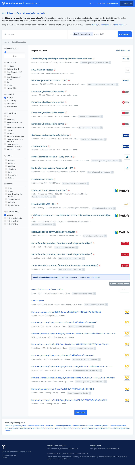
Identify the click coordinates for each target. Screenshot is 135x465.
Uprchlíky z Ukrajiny (14, 149)
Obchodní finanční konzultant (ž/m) (49, 190)
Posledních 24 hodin (14, 218)
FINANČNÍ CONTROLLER (42, 69)
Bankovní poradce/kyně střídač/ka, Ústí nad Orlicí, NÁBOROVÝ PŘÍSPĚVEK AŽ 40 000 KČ (71, 366)
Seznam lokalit (95, 446)
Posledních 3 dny (13, 221)
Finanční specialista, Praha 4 (100, 428)
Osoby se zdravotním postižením (15, 140)
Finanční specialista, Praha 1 (75, 428)
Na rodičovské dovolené (15, 136)
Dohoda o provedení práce (14, 73)
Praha (94, 25)
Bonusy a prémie (14, 199)
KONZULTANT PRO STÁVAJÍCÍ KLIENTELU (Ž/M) (53, 232)
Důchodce (10, 133)
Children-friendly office (14, 206)
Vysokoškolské (12, 107)
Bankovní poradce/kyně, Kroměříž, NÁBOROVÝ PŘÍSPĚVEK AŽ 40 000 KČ (64, 322)
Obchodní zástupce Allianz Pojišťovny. (50, 135)
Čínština (11, 178)
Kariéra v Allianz (39, 146)
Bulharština (12, 169)
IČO (8, 82)
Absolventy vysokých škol (16, 127)
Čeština (10, 172)
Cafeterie (11, 202)
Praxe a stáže (11, 88)
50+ (8, 116)
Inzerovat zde (112, 3)
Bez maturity (11, 101)
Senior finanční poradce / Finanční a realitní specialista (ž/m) (62, 243)
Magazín (93, 3)
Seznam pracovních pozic (56, 446)
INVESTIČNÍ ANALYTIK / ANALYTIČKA (47, 289)
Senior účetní (37, 300)
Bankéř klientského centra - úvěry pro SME (52, 156)
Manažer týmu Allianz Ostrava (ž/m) (49, 80)
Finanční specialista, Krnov (97, 425)
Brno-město (119, 25)
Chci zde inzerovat (123, 50)
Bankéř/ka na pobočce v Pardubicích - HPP (52, 168)
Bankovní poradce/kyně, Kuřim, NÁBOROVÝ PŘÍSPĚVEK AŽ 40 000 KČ (62, 355)
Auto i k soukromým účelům (15, 195)
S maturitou (11, 104)
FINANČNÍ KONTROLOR (42, 179)
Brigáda (9, 85)
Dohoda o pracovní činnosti (14, 78)
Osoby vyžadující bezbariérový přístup (14, 145)
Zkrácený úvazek (13, 69)
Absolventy (11, 119)
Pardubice (105, 25)
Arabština (11, 166)
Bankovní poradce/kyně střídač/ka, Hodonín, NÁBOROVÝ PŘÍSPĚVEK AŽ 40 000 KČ (69, 400)
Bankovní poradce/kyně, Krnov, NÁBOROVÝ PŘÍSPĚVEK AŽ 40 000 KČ (62, 389)
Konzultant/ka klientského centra (48, 91)
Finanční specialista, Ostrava (23, 428)
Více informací (92, 277)
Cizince (9, 130)
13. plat (10, 188)
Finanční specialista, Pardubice (49, 428)
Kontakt (4, 458)
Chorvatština (12, 175)
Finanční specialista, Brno (15, 425)
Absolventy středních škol (14, 123)
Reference (101, 3)
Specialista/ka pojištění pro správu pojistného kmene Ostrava (62, 58)
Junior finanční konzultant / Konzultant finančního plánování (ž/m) (65, 265)
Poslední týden (12, 224)
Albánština (11, 160)
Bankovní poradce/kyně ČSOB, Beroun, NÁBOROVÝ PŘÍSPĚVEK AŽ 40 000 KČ (66, 312)
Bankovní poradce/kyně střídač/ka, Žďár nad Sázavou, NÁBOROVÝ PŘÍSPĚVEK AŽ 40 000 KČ (73, 333)
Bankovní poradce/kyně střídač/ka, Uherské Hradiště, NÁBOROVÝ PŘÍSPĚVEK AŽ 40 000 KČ (73, 377)
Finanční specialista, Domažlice (41, 425)
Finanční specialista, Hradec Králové (70, 425)
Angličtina (11, 163)
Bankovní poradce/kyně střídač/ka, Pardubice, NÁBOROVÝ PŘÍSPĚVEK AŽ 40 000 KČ (70, 344)
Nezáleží (10, 98)
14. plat (10, 191)
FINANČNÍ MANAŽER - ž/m (43, 204)
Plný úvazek (11, 66)
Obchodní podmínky (9, 455)
